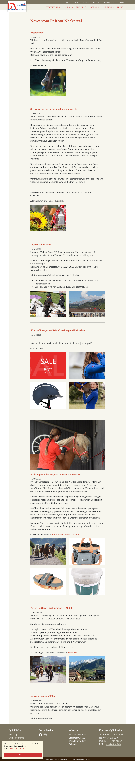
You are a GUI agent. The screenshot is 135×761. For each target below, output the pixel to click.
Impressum (76, 759)
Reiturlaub (107, 7)
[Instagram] (45, 734)
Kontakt (121, 2)
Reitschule (81, 7)
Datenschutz (85, 759)
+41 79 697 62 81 (114, 740)
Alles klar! (22, 755)
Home (68, 2)
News (76, 2)
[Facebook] (40, 734)
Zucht (120, 7)
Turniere (96, 2)
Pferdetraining (53, 7)
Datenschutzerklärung (17, 748)
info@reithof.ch (113, 744)
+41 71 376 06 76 (115, 734)
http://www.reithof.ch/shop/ (66, 534)
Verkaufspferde (108, 2)
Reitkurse (95, 7)
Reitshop (86, 2)
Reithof (68, 7)
